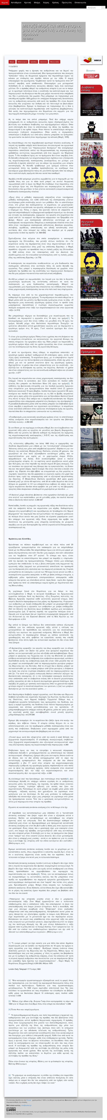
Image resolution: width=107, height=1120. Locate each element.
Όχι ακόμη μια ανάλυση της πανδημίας (92, 421)
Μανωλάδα (54, 62)
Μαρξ (12, 62)
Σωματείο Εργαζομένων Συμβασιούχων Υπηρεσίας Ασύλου (92, 447)
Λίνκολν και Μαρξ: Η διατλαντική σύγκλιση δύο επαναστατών (92, 137)
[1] (68, 318)
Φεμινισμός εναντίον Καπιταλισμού (92, 294)
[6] (39, 874)
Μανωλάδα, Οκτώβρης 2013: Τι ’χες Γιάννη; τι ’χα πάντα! (92, 112)
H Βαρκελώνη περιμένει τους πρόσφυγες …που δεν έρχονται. (92, 344)
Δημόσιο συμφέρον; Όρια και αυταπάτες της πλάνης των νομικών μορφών (91, 248)
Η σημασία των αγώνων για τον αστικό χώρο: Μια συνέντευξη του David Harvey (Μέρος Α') (91, 210)
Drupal (29, 1100)
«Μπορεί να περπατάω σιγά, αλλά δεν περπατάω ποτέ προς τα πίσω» (92, 186)
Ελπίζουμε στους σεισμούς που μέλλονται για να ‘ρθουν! (92, 398)
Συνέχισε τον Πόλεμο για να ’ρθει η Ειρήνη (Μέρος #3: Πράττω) (91, 319)
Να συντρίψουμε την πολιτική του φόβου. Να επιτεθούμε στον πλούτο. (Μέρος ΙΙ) (92, 162)
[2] (68, 383)
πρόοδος (34, 62)
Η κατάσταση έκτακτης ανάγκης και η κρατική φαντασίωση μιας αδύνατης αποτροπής (91, 472)
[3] (72, 401)
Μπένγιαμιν (22, 62)
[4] (32, 511)
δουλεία (43, 62)
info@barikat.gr (26, 1105)
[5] (68, 778)
